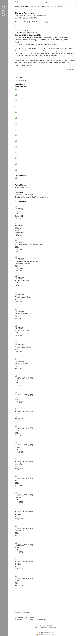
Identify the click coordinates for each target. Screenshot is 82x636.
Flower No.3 (19, 531)
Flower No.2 (19, 497)
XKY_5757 (19, 402)
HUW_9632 (19, 335)
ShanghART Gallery (45, 631)
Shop (54, 6)
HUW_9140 (19, 368)
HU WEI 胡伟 (19, 209)
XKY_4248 (19, 418)
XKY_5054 (19, 519)
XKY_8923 (19, 485)
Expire (17, 581)
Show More (71, 69)
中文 (16, 2)
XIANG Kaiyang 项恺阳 (40, 22)
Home (17, 6)
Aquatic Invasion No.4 (23, 330)
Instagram (30, 619)
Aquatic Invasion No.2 (23, 297)
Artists (33, 6)
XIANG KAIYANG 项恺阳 (24, 378)
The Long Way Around (23, 187)
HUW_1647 (19, 252)
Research (41, 6)
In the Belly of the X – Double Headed (28, 245)
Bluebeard (18, 564)
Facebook (20, 619)
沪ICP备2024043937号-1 (47, 632)
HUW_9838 (19, 235)
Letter (17, 211)
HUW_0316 (19, 352)
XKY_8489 (19, 452)
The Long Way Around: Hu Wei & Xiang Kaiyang (32, 197)
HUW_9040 (19, 271)
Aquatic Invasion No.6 (23, 364)
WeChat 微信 (42, 619)
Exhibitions (25, 6)
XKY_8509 (19, 552)
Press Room (26, 612)
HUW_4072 (19, 302)
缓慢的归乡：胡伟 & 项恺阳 (24, 194)
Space (60, 6)
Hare (16, 480)
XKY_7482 (19, 469)
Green (17, 397)
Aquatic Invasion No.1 (23, 280)
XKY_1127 (19, 435)
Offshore (18, 228)
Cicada (17, 430)
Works (17, 612)
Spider (17, 447)
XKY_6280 (19, 569)
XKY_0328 (19, 502)
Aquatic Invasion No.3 (23, 314)
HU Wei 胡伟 (25, 22)
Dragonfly (18, 464)
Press (49, 6)
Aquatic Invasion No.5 (23, 347)
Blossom (18, 514)
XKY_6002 (19, 585)
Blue (16, 380)
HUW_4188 (19, 218)
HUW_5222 (19, 318)
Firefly (17, 414)
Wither (17, 547)
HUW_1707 (19, 285)
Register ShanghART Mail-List (25, 617)
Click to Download (21, 80)
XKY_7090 (19, 385)
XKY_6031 (19, 535)
